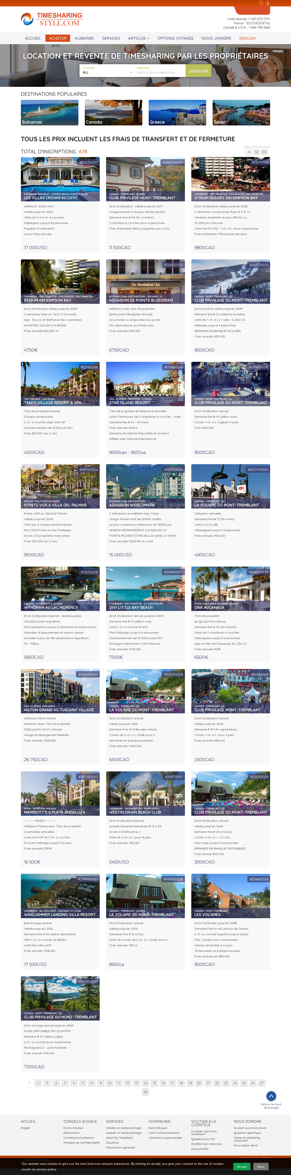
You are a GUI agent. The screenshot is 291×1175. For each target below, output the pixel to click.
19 (190, 1083)
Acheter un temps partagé (123, 1132)
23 (226, 1083)
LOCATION (88, 68)
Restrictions (71, 1132)
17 (172, 1083)
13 (136, 1083)
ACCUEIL (33, 38)
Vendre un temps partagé (123, 1128)
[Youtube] (267, 3)
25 (249, 152)
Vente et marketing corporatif (247, 1139)
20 (199, 1083)
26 (253, 1083)
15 (154, 1083)
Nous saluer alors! (246, 1145)
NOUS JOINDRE (216, 38)
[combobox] (108, 72)
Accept (242, 1166)
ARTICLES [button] (137, 38)
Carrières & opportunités (165, 1137)
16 (163, 1083)
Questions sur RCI (203, 1139)
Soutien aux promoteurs (250, 1128)
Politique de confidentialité (81, 1142)
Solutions (112, 1142)
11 (118, 1083)
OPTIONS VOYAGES (176, 38)
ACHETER (57, 38)
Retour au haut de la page (271, 1105)
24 (235, 1083)
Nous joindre (199, 1148)
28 (145, 1092)
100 (264, 152)
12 (127, 1083)
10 (109, 1083)
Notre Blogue (158, 1128)
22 (217, 1083)
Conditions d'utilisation (78, 1137)
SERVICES (111, 38)
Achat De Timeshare (119, 1137)
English (25, 1128)
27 (262, 1083)
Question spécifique (247, 1132)
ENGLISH (247, 38)
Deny (261, 1166)
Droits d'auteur (73, 1128)
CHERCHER (143, 68)
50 (257, 152)
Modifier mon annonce (206, 1144)
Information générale (120, 1147)
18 (181, 1083)
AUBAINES (84, 38)
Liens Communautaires (164, 1132)
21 (208, 1083)
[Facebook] (261, 3)
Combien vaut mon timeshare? (204, 1133)
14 (145, 1083)
